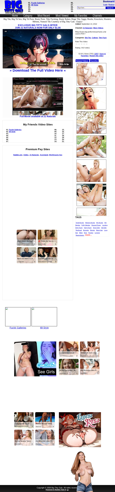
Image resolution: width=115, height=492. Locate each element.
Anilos (25, 155)
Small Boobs (80, 222)
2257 (96, 54)
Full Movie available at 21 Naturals (38, 116)
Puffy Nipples (85, 225)
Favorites (94, 61)
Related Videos (82, 61)
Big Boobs (99, 222)
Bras (85, 232)
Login (105, 5)
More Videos (98, 28)
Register (111, 5)
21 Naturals (34, 155)
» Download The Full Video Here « (38, 70)
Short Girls (96, 227)
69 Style (34, 5)
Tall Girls (103, 227)
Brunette (86, 230)
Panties (90, 232)
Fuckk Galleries (38, 3)
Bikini (81, 232)
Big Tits (88, 38)
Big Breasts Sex (55, 155)
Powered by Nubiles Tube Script (57, 489)
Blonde (92, 230)
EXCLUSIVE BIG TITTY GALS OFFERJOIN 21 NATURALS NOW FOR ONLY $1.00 (38, 26)
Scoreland (44, 155)
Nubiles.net (17, 155)
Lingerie (97, 232)
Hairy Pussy (88, 227)
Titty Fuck (103, 38)
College (95, 38)
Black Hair (99, 230)
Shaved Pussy (96, 225)
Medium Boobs (90, 222)
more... (88, 235)
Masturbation (80, 235)
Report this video (96, 56)
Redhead (79, 230)
